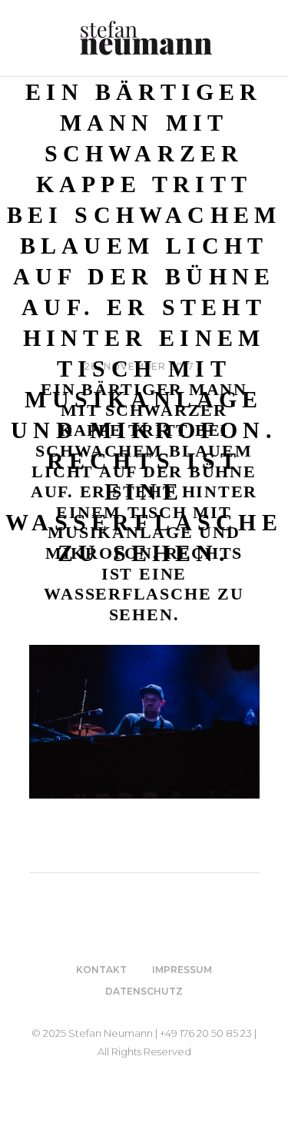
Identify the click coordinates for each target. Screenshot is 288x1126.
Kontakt (101, 969)
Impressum (182, 969)
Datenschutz (144, 991)
